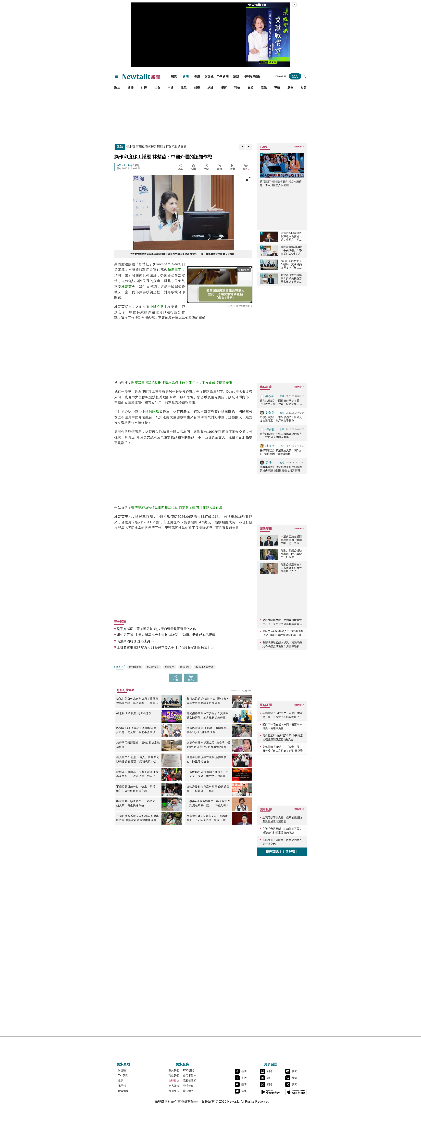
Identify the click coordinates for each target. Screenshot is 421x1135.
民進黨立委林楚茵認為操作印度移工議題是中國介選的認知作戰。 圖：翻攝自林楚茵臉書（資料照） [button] (183, 254)
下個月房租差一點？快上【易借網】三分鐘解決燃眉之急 (135, 788)
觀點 (197, 76)
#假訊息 (185, 667)
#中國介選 (135, 667)
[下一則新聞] (249, 147)
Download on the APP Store (296, 1092)
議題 (236, 76)
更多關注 (270, 1064)
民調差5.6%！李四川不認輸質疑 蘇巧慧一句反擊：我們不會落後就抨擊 (137, 730)
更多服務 (182, 1064)
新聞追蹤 (123, 1090)
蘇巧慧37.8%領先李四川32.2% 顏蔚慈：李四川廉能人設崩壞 (177, 507)
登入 (295, 76)
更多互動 (123, 1064)
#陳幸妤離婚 (252, 76)
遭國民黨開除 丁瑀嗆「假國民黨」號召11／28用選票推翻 (208, 730)
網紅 (210, 87)
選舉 (290, 87)
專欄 (277, 87)
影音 (304, 87)
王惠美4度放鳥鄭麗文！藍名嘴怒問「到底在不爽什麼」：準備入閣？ (208, 803)
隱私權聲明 (189, 1080)
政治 (117, 87)
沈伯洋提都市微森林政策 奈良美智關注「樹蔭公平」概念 (208, 788)
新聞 (186, 76)
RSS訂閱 (188, 1070)
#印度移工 (153, 667)
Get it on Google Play (270, 1092)
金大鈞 (126, 165)
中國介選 (157, 306)
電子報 (122, 1085)
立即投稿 (174, 1080)
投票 (120, 1080)
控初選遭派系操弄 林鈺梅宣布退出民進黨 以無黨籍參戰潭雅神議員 (137, 818)
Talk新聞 (223, 76)
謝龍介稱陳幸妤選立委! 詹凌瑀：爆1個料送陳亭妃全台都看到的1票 (208, 744)
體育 (224, 87)
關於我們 (174, 1070)
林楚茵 (126, 286)
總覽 (174, 76)
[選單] (116, 76)
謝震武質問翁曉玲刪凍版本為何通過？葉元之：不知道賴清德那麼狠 (181, 382)
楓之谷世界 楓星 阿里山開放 (133, 713)
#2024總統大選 (204, 667)
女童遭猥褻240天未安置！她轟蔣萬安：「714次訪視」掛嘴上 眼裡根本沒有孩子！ (208, 818)
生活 (184, 87)
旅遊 (250, 87)
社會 (157, 87)
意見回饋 (174, 1085)
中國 (170, 87)
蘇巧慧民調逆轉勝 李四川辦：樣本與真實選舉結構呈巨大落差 (208, 700)
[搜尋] (304, 76)
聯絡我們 (174, 1075)
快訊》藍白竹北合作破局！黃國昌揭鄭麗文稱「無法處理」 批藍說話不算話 (137, 701)
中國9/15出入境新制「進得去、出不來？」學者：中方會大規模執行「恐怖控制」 (208, 774)
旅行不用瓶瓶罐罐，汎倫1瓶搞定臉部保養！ (138, 744)
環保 (264, 87)
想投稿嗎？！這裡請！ (282, 851)
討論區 (209, 76)
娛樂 (197, 87)
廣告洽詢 (188, 1090)
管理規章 (188, 1085)
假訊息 (154, 411)
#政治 (119, 667)
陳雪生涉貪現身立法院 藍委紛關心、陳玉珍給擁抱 (207, 759)
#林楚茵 (169, 667)
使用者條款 (189, 1075)
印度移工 (175, 270)
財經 (144, 87)
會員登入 (174, 1090)
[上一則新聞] (242, 147)
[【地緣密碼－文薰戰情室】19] (268, 34)
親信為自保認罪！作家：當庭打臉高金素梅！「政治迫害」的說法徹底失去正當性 (137, 774)
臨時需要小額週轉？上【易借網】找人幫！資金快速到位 (137, 803)
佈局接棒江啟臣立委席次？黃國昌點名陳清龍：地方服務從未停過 (208, 715)
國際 (131, 87)
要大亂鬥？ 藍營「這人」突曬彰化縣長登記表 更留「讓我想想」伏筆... (137, 760)
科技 (237, 87)
